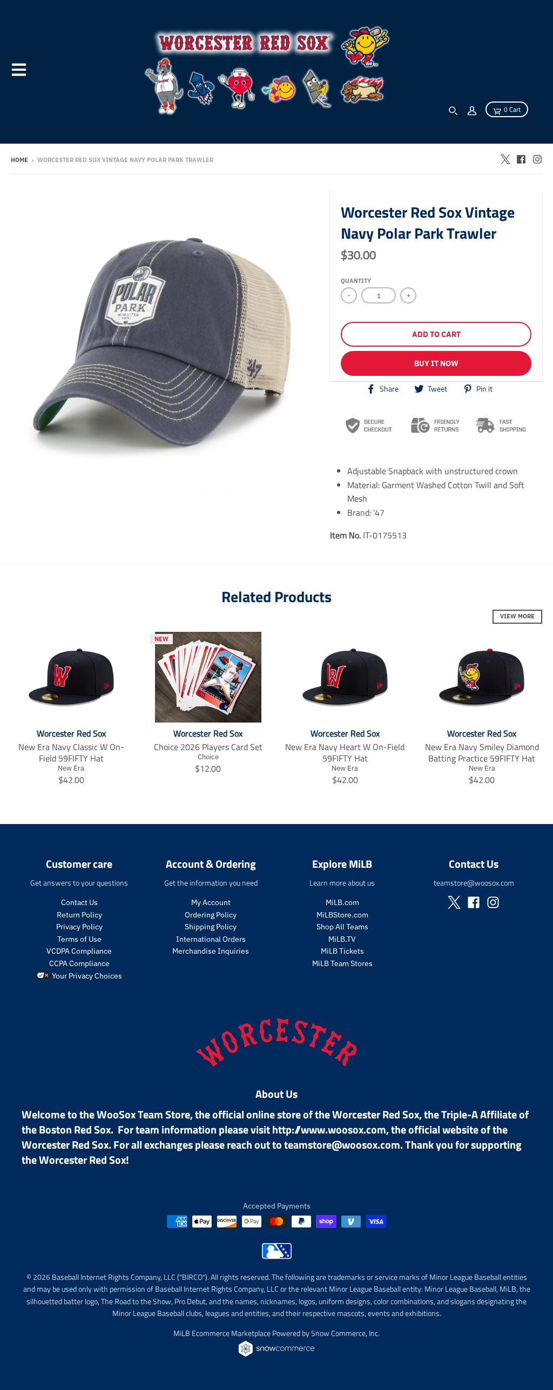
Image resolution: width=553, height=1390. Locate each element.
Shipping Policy (211, 927)
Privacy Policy (79, 927)
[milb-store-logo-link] (277, 1256)
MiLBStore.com (342, 915)
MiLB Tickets (342, 951)
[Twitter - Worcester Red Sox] (505, 159)
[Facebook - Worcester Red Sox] (521, 159)
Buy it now (436, 363)
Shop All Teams (342, 927)
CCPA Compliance (79, 963)
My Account (211, 902)
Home (19, 160)
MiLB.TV (342, 939)
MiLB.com (342, 902)
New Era (71, 768)
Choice (208, 756)
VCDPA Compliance (79, 951)
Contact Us (79, 902)
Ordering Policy (211, 915)
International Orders (211, 939)
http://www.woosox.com (329, 1129)
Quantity (356, 281)
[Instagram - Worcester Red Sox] (537, 159)
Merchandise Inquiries (210, 951)
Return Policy (79, 915)
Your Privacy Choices (86, 976)
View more (517, 616)
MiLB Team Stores (342, 963)
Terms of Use (79, 939)
